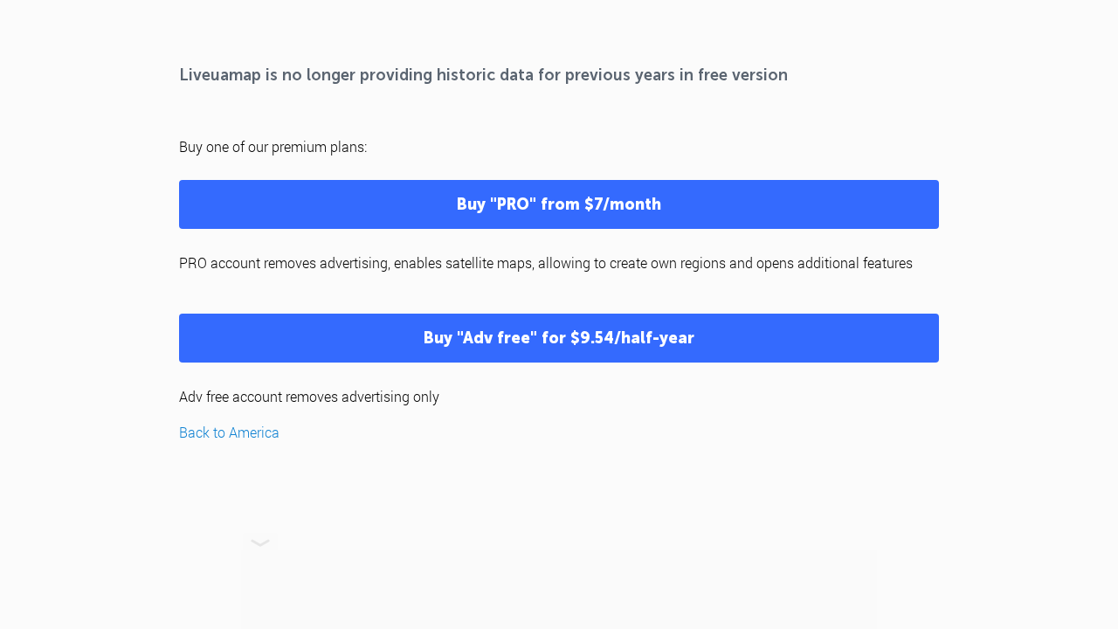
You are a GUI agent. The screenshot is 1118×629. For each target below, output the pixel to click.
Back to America (229, 432)
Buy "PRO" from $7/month (559, 204)
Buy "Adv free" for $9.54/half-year (559, 338)
